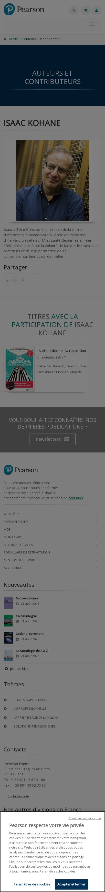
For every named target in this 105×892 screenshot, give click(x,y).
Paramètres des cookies (32, 884)
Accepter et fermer (71, 884)
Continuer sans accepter (84, 818)
